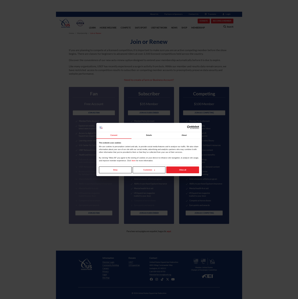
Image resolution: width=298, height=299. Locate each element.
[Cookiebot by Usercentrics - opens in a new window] (189, 127)
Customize (147, 170)
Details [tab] (149, 135)
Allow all (182, 170)
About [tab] (184, 135)
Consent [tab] (113, 135)
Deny (115, 170)
